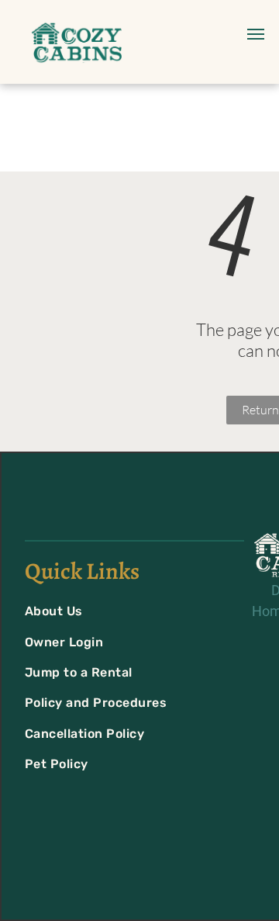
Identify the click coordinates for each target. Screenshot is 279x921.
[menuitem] (118, 611)
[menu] (255, 34)
